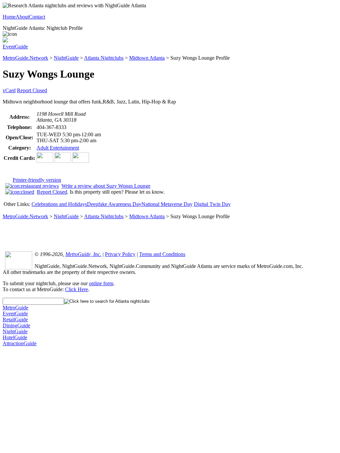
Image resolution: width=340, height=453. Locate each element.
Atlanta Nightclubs (104, 58)
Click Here (76, 289)
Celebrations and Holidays (59, 204)
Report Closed (32, 90)
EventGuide (15, 46)
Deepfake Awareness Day (114, 204)
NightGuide (66, 58)
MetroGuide (15, 307)
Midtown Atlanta (147, 58)
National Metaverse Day (167, 204)
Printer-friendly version (37, 180)
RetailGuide (15, 319)
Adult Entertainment (58, 148)
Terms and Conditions (162, 254)
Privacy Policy (120, 254)
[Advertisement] (170, 235)
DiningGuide (16, 325)
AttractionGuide (20, 343)
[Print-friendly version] (5, 40)
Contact (37, 17)
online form (101, 283)
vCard (9, 90)
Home (9, 17)
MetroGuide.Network (25, 58)
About (22, 17)
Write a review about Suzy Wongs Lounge (105, 186)
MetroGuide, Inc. (83, 254)
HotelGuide (15, 337)
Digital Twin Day (212, 204)
